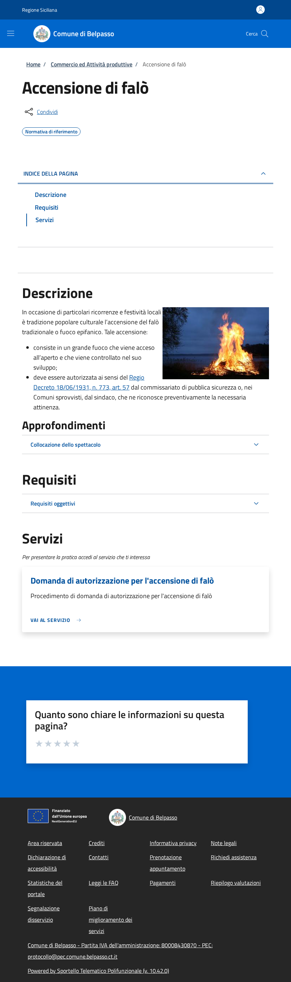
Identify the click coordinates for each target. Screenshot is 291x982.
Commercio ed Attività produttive (91, 64)
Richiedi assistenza (234, 857)
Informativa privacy (173, 843)
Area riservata (45, 843)
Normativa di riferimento (51, 130)
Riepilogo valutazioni (236, 882)
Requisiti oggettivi (53, 503)
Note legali (224, 843)
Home (33, 64)
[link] (57, 620)
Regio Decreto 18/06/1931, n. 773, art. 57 (88, 382)
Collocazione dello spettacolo (65, 444)
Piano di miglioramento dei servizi (110, 919)
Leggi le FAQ (104, 882)
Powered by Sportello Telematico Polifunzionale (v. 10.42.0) (98, 970)
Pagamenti (163, 882)
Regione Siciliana (39, 9)
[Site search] (264, 33)
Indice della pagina (50, 173)
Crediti (97, 843)
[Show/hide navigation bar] (10, 33)
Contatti (99, 857)
